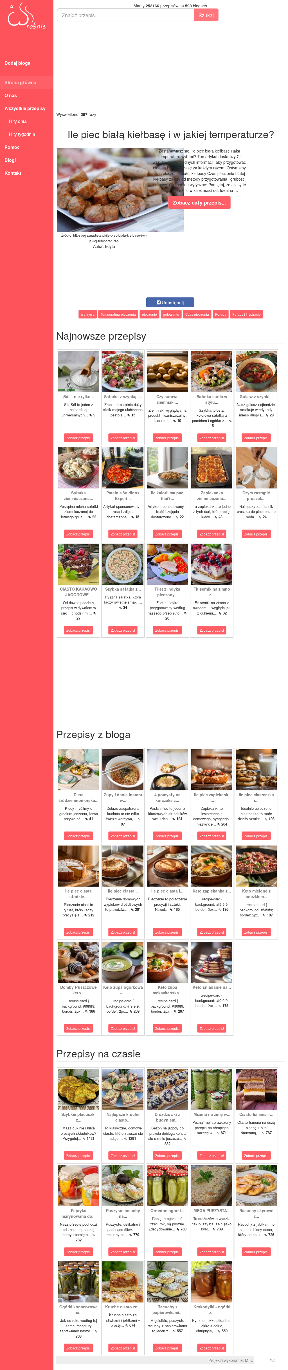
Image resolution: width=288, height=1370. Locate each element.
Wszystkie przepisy (25, 108)
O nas (10, 95)
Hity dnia (15, 121)
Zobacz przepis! (78, 437)
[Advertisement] (170, 66)
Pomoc (12, 147)
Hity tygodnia (19, 134)
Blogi (10, 160)
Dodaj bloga (17, 63)
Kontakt (12, 173)
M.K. (249, 1360)
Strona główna (20, 82)
